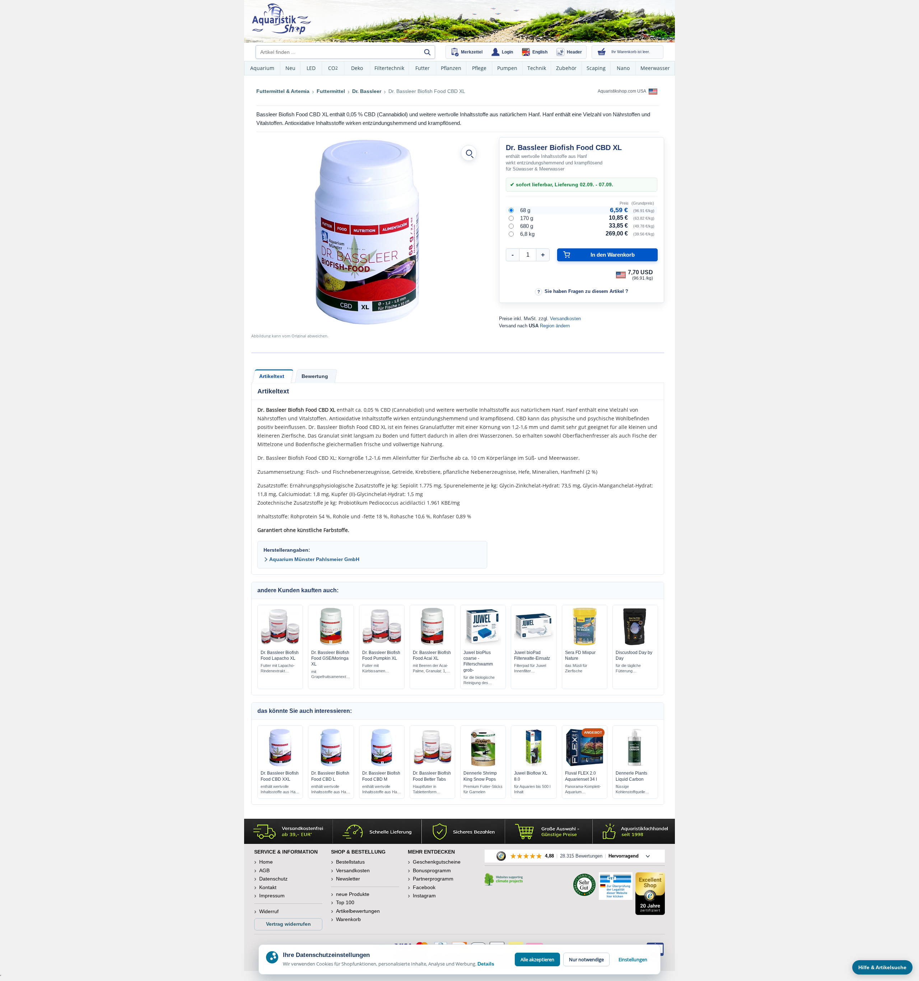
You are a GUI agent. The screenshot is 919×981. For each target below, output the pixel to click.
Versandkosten (565, 318)
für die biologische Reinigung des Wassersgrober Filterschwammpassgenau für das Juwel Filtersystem (483, 680)
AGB (264, 870)
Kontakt (267, 887)
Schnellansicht (280, 643)
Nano (623, 68)
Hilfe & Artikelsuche (882, 967)
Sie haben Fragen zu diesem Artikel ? (586, 291)
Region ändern (555, 325)
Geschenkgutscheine (437, 862)
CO (333, 68)
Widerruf (269, 911)
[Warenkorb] (601, 52)
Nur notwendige (586, 959)
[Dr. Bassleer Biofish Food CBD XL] (367, 232)
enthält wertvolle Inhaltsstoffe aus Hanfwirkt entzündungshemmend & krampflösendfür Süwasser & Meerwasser (280, 789)
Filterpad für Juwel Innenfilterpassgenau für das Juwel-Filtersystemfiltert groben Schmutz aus (533, 668)
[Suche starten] (427, 52)
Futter (422, 68)
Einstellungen (633, 959)
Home (266, 862)
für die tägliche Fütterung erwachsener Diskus (634, 668)
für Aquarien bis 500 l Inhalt (532, 789)
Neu (290, 68)
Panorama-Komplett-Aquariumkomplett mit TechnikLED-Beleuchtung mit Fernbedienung (583, 789)
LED (311, 68)
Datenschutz (273, 879)
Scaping (596, 68)
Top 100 (345, 902)
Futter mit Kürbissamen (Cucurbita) (373, 668)
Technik (536, 68)
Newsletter (348, 879)
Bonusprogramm (432, 870)
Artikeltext (271, 376)
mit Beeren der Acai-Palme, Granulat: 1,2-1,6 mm (431, 668)
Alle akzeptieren (537, 959)
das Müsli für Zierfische (576, 668)
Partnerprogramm (433, 879)
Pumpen (507, 68)
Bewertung (315, 376)
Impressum (272, 895)
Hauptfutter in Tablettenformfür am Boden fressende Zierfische (431, 789)
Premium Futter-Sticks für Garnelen (483, 789)
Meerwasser (655, 68)
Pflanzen (451, 68)
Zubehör (566, 68)
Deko (357, 68)
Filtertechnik (389, 68)
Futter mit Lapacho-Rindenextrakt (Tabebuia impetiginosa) (278, 668)
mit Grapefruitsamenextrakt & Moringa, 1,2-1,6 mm (330, 674)
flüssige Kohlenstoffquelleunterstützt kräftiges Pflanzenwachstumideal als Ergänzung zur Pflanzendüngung (634, 789)
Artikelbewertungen (358, 911)
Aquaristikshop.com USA (622, 91)
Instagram (424, 895)
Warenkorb (348, 919)
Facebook (424, 887)
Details (485, 964)
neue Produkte (352, 894)
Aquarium (262, 68)
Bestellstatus (350, 862)
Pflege (479, 68)
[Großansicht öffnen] (469, 153)
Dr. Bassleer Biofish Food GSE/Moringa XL (330, 658)
